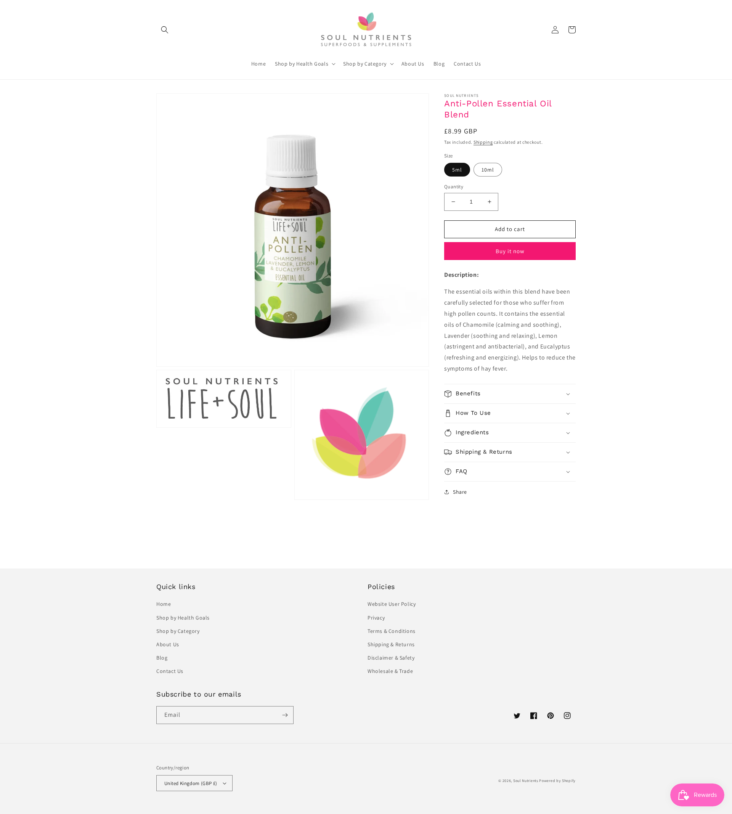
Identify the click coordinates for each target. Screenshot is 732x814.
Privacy (376, 617)
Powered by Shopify (557, 780)
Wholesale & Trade (390, 671)
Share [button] (460, 491)
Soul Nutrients (525, 780)
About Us (167, 644)
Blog (161, 657)
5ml (457, 169)
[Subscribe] (284, 715)
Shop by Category (178, 631)
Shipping (483, 142)
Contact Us (169, 671)
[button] (164, 29)
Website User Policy (392, 603)
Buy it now (510, 250)
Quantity (453, 186)
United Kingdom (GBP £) (190, 783)
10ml (488, 169)
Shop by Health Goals (183, 617)
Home (163, 603)
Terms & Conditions (392, 631)
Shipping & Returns (391, 644)
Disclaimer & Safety (391, 657)
